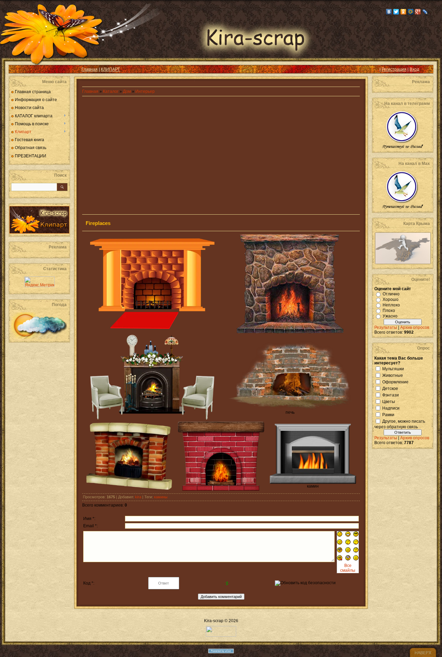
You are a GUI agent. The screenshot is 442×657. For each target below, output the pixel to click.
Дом (127, 91)
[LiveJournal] (425, 11)
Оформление (395, 381)
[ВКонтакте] (389, 11)
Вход (414, 69)
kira (138, 497)
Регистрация (394, 69)
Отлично (391, 294)
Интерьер (145, 91)
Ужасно (390, 316)
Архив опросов (414, 327)
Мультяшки (393, 368)
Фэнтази (390, 394)
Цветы (388, 401)
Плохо (389, 310)
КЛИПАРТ (110, 69)
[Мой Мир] (410, 11)
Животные (392, 375)
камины (160, 497)
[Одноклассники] (403, 11)
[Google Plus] (418, 11)
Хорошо (390, 299)
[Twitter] (396, 11)
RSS (19, 69)
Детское (390, 388)
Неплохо (391, 305)
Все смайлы (347, 568)
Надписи (391, 407)
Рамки (388, 414)
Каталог (111, 91)
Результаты (385, 327)
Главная (89, 69)
